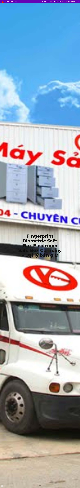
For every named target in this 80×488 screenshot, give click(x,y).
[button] (78, 1)
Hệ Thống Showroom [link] (70, 1)
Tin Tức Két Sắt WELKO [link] (58, 1)
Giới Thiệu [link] (49, 1)
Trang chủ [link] (44, 1)
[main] (40, 245)
